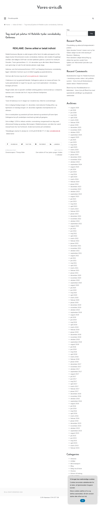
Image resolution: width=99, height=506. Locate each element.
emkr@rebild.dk (55, 131)
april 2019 (73, 325)
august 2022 (74, 226)
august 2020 (74, 285)
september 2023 (76, 194)
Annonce (73, 459)
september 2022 (76, 224)
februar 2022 (74, 241)
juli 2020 (73, 288)
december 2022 (75, 216)
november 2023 (75, 189)
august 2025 (74, 137)
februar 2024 (74, 182)
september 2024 (76, 164)
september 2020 (76, 283)
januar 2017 (74, 391)
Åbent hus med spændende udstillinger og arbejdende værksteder (81, 92)
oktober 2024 (75, 162)
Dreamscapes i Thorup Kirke (15, 152)
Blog (72, 466)
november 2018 (75, 337)
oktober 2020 (75, 280)
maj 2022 (73, 233)
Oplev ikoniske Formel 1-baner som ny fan (81, 50)
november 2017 (75, 367)
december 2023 (75, 186)
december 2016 (75, 394)
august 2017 (74, 374)
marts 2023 (74, 209)
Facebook (14, 144)
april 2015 (73, 443)
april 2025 (73, 147)
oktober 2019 (75, 310)
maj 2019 (73, 322)
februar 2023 (74, 211)
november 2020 (75, 278)
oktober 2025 (75, 132)
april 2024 (73, 177)
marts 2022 (74, 238)
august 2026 (74, 108)
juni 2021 (73, 260)
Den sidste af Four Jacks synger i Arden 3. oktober (49, 153)
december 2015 (75, 423)
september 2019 (76, 312)
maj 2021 (73, 263)
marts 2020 (74, 297)
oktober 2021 (75, 251)
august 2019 (74, 315)
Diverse (73, 471)
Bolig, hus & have (76, 468)
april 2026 (73, 117)
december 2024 (75, 157)
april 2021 (73, 265)
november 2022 (75, 219)
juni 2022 (73, 231)
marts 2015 (74, 445)
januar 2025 (74, 154)
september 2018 (76, 342)
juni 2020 (73, 290)
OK (83, 500)
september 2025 (76, 135)
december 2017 (75, 364)
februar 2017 (74, 389)
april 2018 (73, 354)
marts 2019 (74, 327)
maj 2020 (73, 293)
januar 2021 (74, 273)
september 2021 (76, 253)
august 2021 (74, 256)
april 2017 (73, 384)
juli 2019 (73, 317)
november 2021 (75, 248)
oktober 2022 (75, 221)
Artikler (72, 461)
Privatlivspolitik (13, 18)
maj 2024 (73, 174)
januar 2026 (74, 125)
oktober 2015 (75, 428)
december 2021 (75, 246)
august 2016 (74, 403)
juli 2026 (73, 110)
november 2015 (75, 426)
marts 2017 (74, 386)
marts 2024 (74, 179)
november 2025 (75, 130)
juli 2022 (73, 228)
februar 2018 (74, 359)
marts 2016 (74, 416)
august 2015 (74, 433)
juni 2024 (73, 172)
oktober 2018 (75, 339)
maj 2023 (73, 204)
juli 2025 (73, 140)
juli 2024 (73, 169)
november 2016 (75, 396)
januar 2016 (74, 421)
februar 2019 (74, 330)
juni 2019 (73, 320)
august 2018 (74, 344)
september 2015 (76, 431)
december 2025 (75, 127)
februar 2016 (74, 418)
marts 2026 (74, 120)
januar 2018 (74, 362)
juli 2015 (73, 436)
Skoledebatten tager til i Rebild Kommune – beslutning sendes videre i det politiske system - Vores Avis (81, 78)
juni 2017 (73, 379)
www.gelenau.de (33, 76)
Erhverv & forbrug (76, 473)
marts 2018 (74, 357)
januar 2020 (74, 302)
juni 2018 (73, 349)
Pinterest (42, 144)
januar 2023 (74, 214)
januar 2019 (74, 332)
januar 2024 (74, 184)
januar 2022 (74, 243)
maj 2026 (73, 115)
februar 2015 (74, 448)
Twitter (28, 144)
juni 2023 (73, 201)
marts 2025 (74, 150)
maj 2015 (73, 441)
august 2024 (74, 167)
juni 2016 (73, 408)
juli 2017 (73, 376)
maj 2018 (73, 352)
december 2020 (75, 275)
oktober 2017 (75, 369)
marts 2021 (74, 268)
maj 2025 (73, 145)
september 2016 (76, 401)
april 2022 (73, 236)
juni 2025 (73, 142)
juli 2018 (73, 347)
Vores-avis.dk (49, 7)
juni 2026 (73, 113)
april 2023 (73, 206)
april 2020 (73, 295)
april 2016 (73, 413)
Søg (68, 30)
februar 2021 (74, 270)
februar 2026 (74, 122)
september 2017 (76, 371)
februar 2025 (74, 152)
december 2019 (75, 305)
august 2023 (74, 196)
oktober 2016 (75, 399)
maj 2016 (73, 411)
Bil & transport (75, 464)
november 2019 (75, 307)
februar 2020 (74, 300)
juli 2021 (73, 258)
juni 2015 (73, 438)
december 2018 (75, 334)
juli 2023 (73, 199)
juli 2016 (73, 406)
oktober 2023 (75, 191)
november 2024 (75, 159)
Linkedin (57, 144)
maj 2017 (73, 381)
